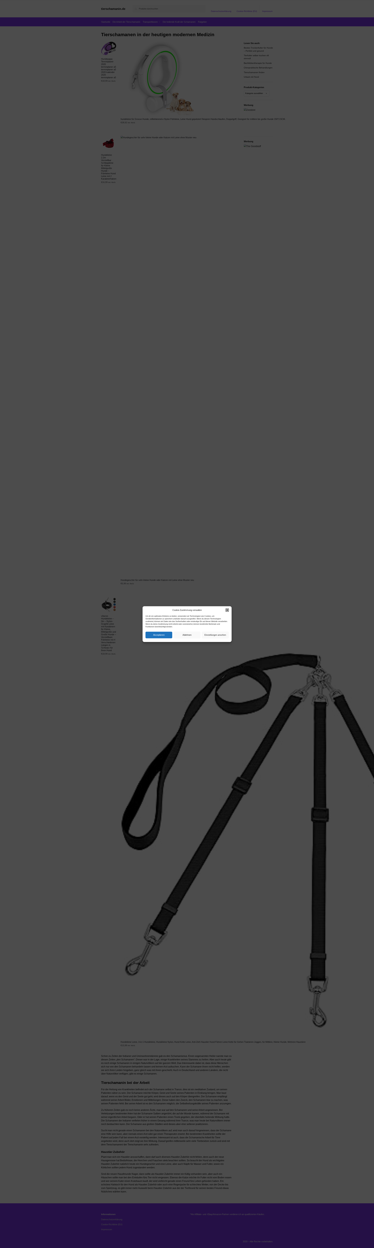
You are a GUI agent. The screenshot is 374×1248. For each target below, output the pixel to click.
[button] (227, 610)
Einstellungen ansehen (215, 634)
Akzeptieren (159, 634)
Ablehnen (187, 634)
